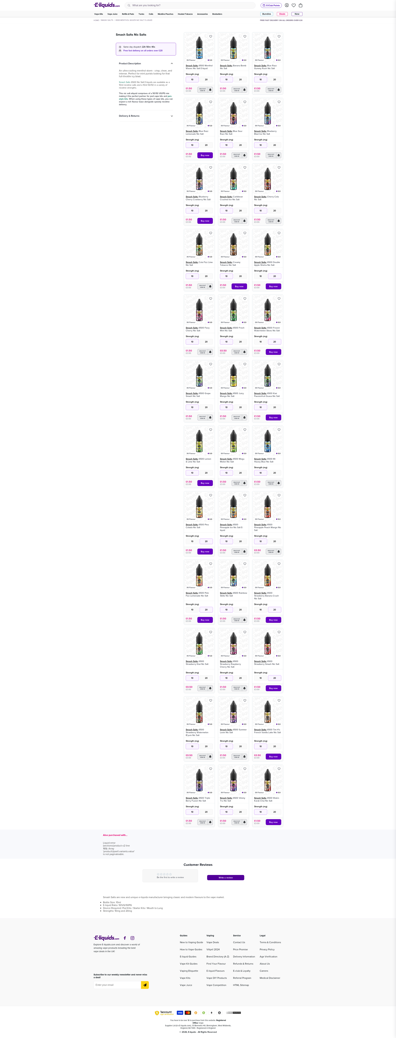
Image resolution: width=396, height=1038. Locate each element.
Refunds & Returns (243, 963)
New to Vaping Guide (191, 942)
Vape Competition (216, 985)
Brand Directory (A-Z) (218, 956)
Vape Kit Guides (188, 963)
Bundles (266, 14)
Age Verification (268, 956)
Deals (282, 14)
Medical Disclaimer (270, 978)
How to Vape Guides (191, 949)
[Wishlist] (294, 5)
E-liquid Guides (188, 956)
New (297, 14)
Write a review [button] (226, 877)
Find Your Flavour (216, 963)
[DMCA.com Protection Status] (233, 1013)
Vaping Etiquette (189, 970)
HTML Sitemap (241, 985)
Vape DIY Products (217, 978)
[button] (205, 90)
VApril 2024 (213, 949)
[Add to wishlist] (210, 36)
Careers (264, 970)
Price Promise (240, 949)
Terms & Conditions (270, 942)
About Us (265, 963)
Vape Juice (186, 985)
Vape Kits (185, 978)
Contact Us (239, 942)
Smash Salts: (192, 65)
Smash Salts (107, 20)
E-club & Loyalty (241, 970)
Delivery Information (244, 956)
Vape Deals (213, 942)
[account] (287, 5)
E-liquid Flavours (215, 970)
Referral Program (242, 978)
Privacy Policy (267, 949)
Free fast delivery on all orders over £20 (143, 50)
